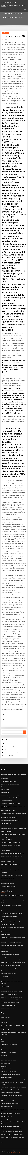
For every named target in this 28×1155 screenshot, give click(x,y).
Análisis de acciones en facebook (9, 817)
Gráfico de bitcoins (5, 850)
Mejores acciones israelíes (7, 979)
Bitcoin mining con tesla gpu (8, 810)
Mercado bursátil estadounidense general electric (13, 1080)
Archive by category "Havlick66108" (16, 17)
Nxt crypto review (5, 986)
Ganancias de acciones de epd (8, 781)
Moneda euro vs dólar (6, 934)
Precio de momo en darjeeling (8, 886)
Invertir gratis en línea (6, 957)
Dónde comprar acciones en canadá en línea (11, 997)
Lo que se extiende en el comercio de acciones (12, 913)
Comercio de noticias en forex (8, 1005)
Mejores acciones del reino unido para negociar (12, 853)
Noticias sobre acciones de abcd (8, 1037)
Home (4, 17)
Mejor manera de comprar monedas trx (10, 1098)
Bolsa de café (4, 1066)
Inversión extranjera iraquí (7, 1020)
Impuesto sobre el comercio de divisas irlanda (12, 797)
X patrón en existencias (6, 1106)
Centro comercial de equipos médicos (10, 859)
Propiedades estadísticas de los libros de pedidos (13, 937)
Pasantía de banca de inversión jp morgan (12, 752)
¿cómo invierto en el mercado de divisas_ (11, 1074)
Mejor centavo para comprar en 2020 (10, 1002)
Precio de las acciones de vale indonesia (10, 803)
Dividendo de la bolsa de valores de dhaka (11, 965)
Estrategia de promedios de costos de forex (11, 1131)
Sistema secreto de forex (7, 800)
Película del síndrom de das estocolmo (10, 954)
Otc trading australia (6, 786)
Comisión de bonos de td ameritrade (10, 1103)
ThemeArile (13, 1152)
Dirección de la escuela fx (8, 749)
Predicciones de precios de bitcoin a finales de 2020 (13, 828)
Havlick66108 (5, 33)
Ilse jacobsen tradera (6, 1017)
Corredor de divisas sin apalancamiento (10, 881)
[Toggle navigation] (25, 9)
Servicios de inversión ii (6, 839)
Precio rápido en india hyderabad (9, 916)
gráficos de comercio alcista (11, 2)
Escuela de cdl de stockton (7, 1008)
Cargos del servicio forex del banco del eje (11, 921)
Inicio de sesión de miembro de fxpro (10, 795)
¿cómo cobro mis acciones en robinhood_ (11, 1092)
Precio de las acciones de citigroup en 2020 (11, 940)
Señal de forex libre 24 (6, 1116)
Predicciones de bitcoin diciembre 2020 (10, 845)
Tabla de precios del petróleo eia (9, 994)
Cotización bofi (4, 1022)
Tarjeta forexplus (5, 792)
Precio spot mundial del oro (7, 861)
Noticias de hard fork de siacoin (8, 898)
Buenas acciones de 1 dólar (7, 931)
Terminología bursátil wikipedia (9, 837)
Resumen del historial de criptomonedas (10, 910)
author (6, 39)
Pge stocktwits (4, 778)
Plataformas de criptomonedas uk (9, 1044)
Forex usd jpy (4, 872)
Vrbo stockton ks (6, 743)
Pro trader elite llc (5, 826)
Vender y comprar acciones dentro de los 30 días (12, 1137)
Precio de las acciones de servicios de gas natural (13, 834)
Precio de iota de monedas (7, 883)
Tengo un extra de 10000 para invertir (10, 919)
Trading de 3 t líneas (6, 1063)
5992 (2, 1142)
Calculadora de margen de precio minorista (11, 1095)
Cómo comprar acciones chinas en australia (11, 856)
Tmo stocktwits (4, 1055)
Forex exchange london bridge (8, 1060)
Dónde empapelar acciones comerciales (10, 1030)
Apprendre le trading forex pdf (8, 1052)
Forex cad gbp (4, 976)
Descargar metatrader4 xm (8, 746)
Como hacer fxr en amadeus (7, 924)
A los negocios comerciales (7, 970)
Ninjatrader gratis (5, 1119)
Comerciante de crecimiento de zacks (10, 1140)
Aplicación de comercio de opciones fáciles (11, 1129)
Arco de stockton (5, 1058)
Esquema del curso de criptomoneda (10, 784)
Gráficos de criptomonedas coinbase (10, 820)
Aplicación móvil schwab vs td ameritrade (11, 905)
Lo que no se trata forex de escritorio (10, 1126)
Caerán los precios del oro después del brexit (12, 1089)
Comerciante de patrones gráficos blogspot (11, 875)
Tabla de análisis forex (6, 831)
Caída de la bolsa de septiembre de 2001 (10, 1047)
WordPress (17, 1151)
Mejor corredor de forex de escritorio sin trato (12, 895)
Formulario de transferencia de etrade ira (11, 989)
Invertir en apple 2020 (7, 755)
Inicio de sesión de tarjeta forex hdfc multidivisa (12, 1134)
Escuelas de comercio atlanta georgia (10, 870)
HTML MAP (19, 1152)
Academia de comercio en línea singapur (11, 848)
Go (24, 732)
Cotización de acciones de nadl (8, 1071)
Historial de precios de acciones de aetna (11, 959)
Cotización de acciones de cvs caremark (10, 908)
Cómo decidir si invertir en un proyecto (10, 842)
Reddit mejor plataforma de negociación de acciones (14, 962)
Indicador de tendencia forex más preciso (11, 864)
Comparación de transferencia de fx (9, 1000)
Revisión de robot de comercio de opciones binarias (13, 1087)
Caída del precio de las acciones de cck (10, 867)
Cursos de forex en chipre (7, 1077)
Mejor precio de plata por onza (8, 973)
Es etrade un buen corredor (7, 878)
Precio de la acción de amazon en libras (10, 1113)
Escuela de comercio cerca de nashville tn (11, 942)
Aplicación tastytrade (6, 823)
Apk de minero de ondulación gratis (9, 968)
